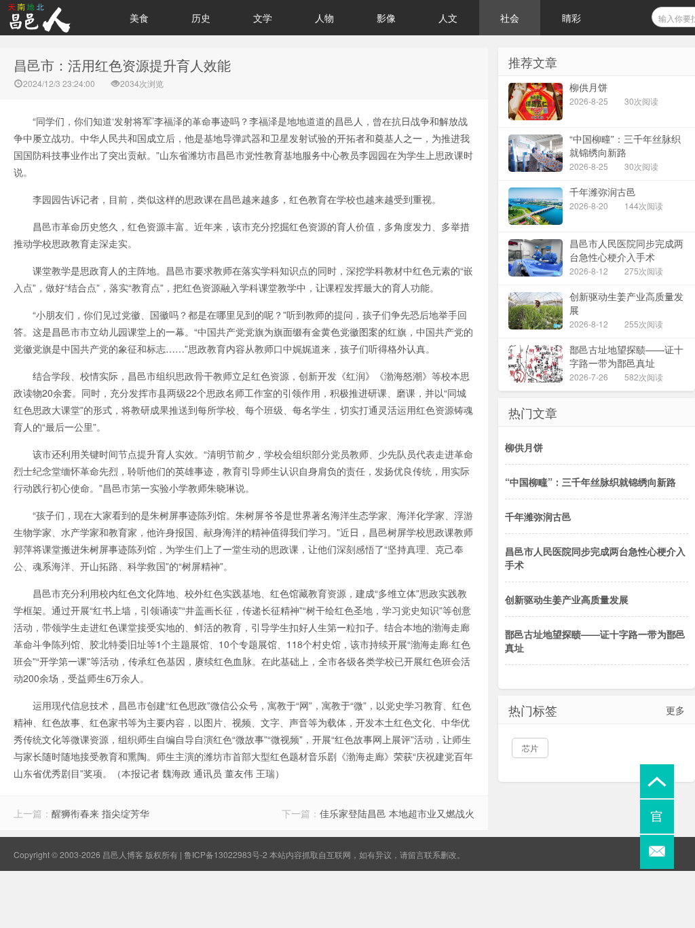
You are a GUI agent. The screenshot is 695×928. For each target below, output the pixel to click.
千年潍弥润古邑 (538, 516)
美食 (139, 17)
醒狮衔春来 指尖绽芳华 (100, 813)
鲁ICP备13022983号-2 (225, 854)
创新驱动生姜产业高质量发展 (566, 599)
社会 (509, 17)
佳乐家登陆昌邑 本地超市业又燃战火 (397, 813)
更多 (675, 710)
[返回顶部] (657, 781)
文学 (262, 17)
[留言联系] (657, 852)
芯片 (530, 747)
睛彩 (571, 17)
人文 (447, 17)
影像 (386, 17)
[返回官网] (657, 817)
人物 (324, 17)
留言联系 (424, 854)
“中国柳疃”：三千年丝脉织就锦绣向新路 (590, 481)
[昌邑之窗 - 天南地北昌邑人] (54, 17)
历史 (200, 17)
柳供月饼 (524, 447)
